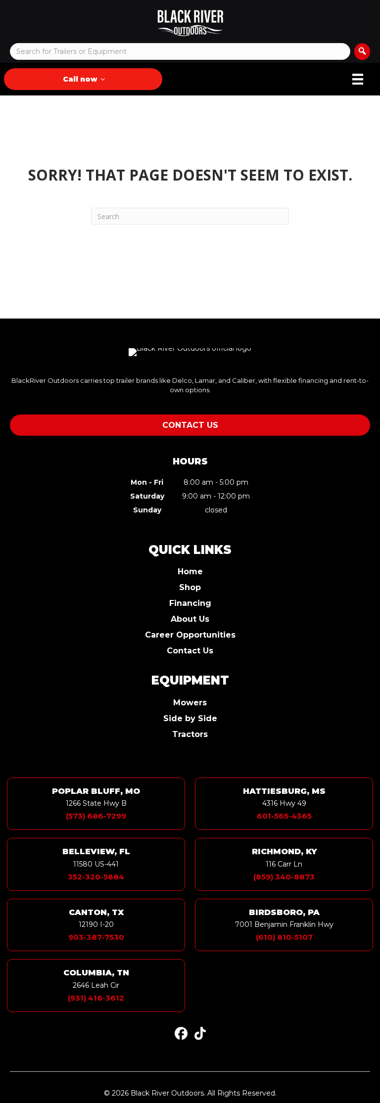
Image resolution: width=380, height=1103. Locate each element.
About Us (190, 619)
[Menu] (357, 79)
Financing (190, 603)
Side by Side (190, 719)
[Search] (362, 51)
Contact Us (190, 651)
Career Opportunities (190, 635)
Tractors (190, 735)
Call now (80, 79)
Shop (190, 588)
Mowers (190, 703)
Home (190, 572)
